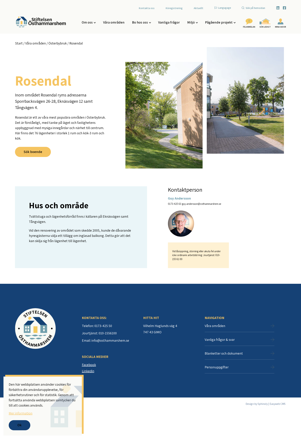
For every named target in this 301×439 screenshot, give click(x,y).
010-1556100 (108, 333)
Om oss (87, 22)
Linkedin (88, 371)
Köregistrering (174, 8)
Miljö (191, 22)
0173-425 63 (174, 203)
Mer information (20, 413)
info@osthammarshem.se (110, 340)
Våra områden (114, 22)
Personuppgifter (217, 367)
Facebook (89, 364)
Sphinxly (263, 404)
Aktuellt (198, 8)
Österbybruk (57, 43)
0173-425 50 (103, 326)
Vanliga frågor (169, 22)
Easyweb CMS (277, 404)
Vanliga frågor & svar (220, 339)
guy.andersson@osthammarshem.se (201, 203)
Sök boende (33, 151)
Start (19, 43)
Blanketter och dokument (224, 353)
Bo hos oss (140, 22)
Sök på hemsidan (255, 8)
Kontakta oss (147, 8)
